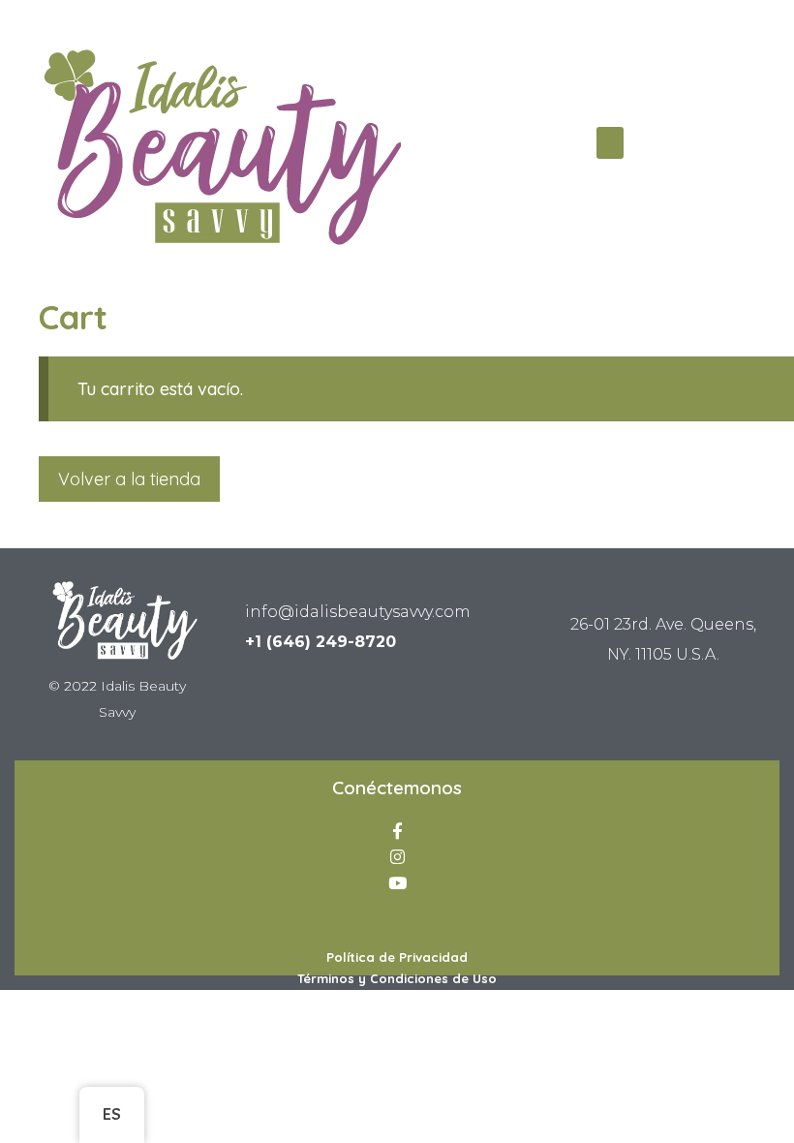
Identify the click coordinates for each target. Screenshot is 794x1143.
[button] (610, 143)
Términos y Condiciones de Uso (397, 978)
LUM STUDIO (398, 702)
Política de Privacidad (397, 957)
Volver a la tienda (129, 479)
